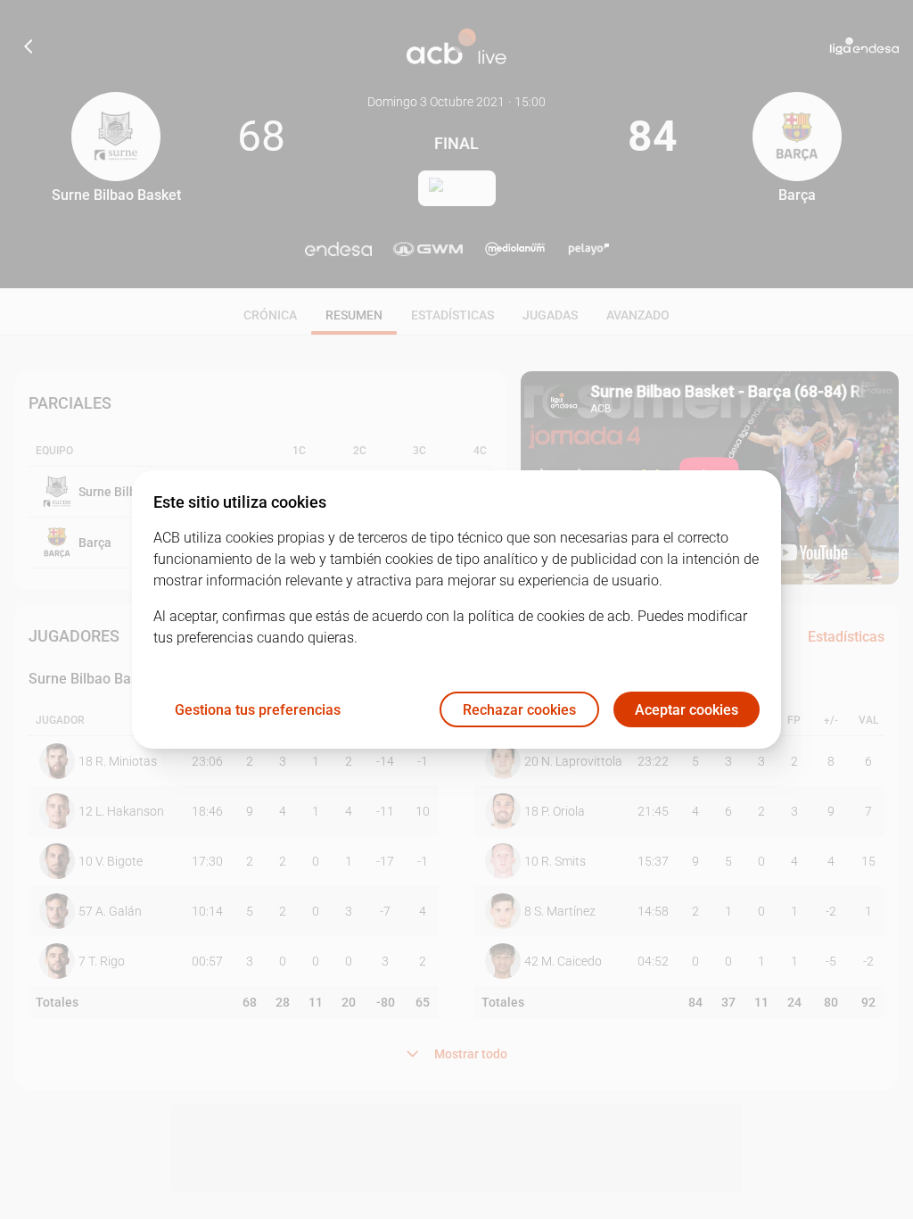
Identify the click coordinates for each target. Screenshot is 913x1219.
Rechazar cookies (519, 709)
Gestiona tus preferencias (258, 709)
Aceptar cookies (686, 709)
